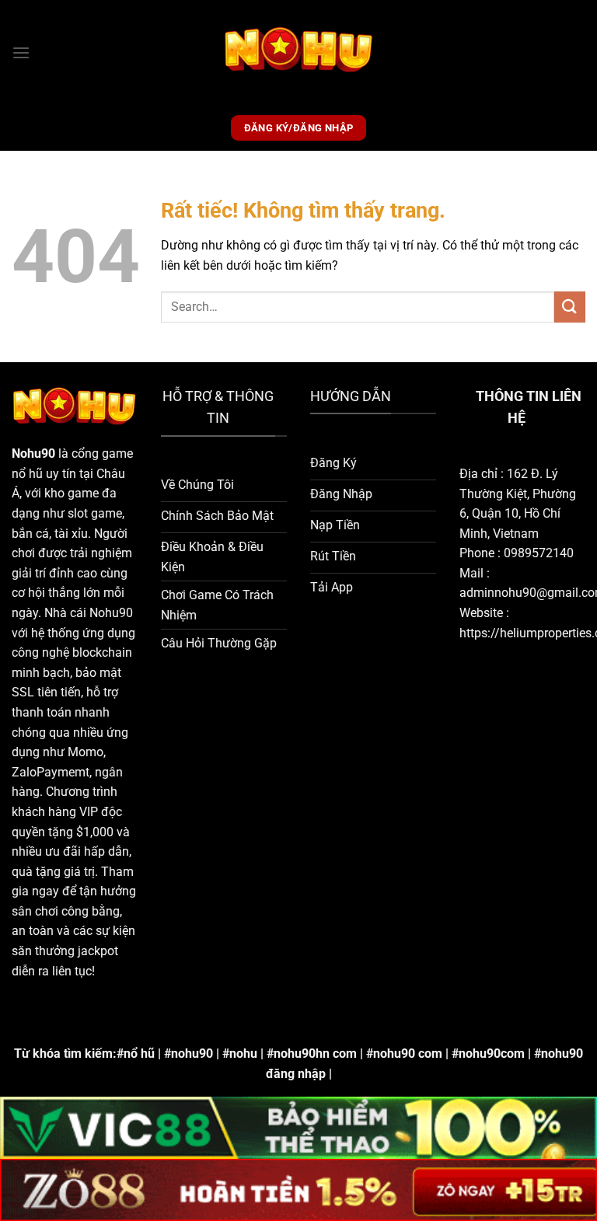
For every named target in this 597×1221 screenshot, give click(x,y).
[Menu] (21, 52)
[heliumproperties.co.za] (299, 53)
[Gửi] (569, 306)
